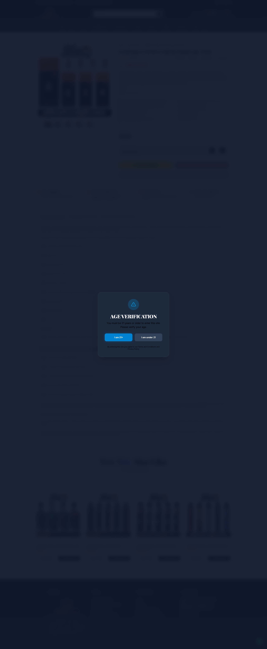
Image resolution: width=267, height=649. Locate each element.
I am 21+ (118, 337)
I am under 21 (148, 337)
